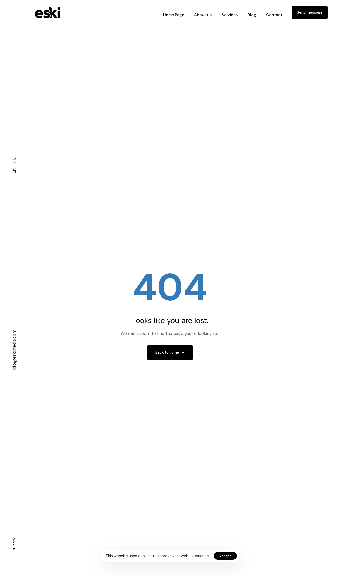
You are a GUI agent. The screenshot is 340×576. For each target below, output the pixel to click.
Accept (225, 556)
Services (230, 14)
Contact (274, 14)
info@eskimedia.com (14, 350)
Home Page (173, 14)
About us (203, 14)
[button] (13, 13)
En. (14, 171)
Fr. (14, 160)
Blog (252, 14)
